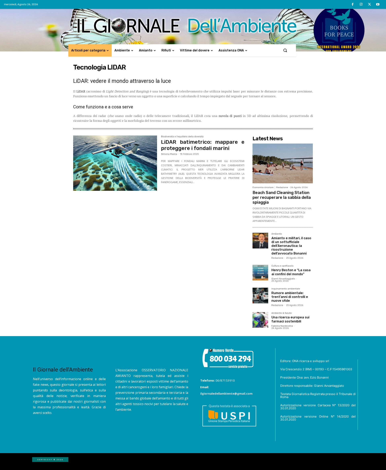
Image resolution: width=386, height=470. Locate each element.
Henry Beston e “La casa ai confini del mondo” (291, 272)
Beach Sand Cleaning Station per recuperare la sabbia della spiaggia (282, 197)
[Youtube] (378, 4)
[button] (285, 50)
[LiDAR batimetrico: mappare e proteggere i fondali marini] (115, 163)
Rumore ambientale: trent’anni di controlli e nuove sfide (289, 297)
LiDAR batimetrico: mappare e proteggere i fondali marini (202, 145)
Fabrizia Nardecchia (282, 326)
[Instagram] (361, 4)
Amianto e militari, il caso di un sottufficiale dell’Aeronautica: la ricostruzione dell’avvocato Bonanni (291, 246)
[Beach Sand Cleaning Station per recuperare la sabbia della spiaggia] (283, 163)
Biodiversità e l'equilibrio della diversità (182, 136)
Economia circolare (263, 187)
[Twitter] (369, 4)
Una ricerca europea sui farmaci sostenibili (290, 319)
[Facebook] (353, 4)
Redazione (282, 187)
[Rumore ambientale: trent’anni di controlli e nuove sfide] (260, 295)
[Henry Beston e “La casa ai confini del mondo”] (260, 272)
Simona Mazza (169, 154)
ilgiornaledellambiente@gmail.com (226, 393)
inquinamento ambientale (285, 289)
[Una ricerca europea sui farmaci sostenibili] (260, 320)
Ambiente (276, 234)
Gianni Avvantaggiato (283, 278)
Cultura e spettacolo (282, 266)
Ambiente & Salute (281, 313)
